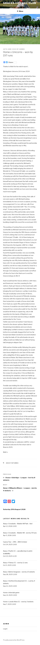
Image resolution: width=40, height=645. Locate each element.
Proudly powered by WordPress (14, 640)
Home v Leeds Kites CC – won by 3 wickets (18, 602)
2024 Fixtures (12, 463)
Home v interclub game (11, 593)
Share (10, 62)
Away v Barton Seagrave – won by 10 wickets (19, 572)
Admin (22, 49)
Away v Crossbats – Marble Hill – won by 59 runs (20, 533)
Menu (21, 11)
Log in (5, 629)
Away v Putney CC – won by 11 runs (15, 563)
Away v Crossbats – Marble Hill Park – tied (17, 524)
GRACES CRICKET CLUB (19, 3)
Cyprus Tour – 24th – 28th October (15, 542)
